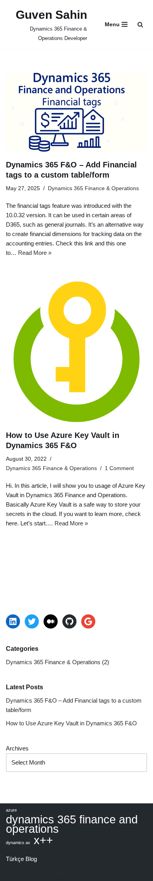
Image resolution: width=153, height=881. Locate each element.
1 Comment (119, 468)
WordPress (105, 873)
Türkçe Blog (21, 859)
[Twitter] (32, 621)
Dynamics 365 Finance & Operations (93, 188)
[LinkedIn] (13, 621)
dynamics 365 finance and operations (72, 824)
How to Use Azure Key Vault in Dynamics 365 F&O (71, 723)
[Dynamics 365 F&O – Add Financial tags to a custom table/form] (76, 112)
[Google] (88, 621)
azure (11, 810)
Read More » (34, 252)
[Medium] (51, 621)
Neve (77, 873)
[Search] (140, 24)
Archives (17, 748)
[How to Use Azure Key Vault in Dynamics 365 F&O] (76, 351)
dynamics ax (18, 842)
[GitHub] (69, 621)
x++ (43, 840)
